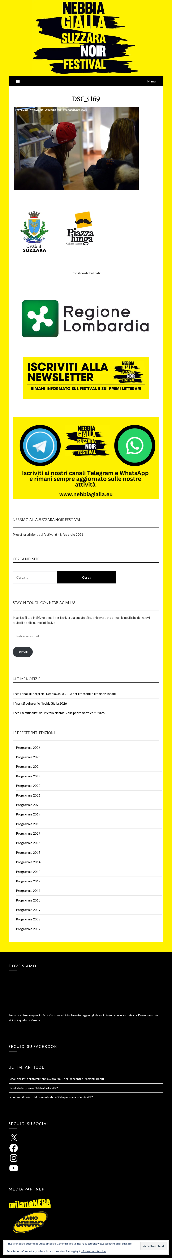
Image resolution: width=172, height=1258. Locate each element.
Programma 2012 (28, 881)
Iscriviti (22, 652)
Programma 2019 (28, 814)
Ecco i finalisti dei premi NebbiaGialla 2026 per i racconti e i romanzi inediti (64, 694)
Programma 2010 (28, 900)
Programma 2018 (28, 824)
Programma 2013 (28, 872)
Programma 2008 (28, 919)
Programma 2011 (28, 890)
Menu (151, 81)
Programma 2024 (28, 766)
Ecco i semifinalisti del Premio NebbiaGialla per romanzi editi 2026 (59, 713)
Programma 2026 (28, 747)
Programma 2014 (28, 862)
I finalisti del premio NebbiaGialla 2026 (40, 703)
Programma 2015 (28, 852)
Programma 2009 (28, 910)
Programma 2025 (28, 757)
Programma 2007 (28, 929)
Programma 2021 (28, 795)
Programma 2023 (28, 776)
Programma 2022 (28, 785)
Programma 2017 (28, 833)
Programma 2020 (28, 805)
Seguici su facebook (33, 1046)
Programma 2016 (28, 843)
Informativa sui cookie (93, 1251)
